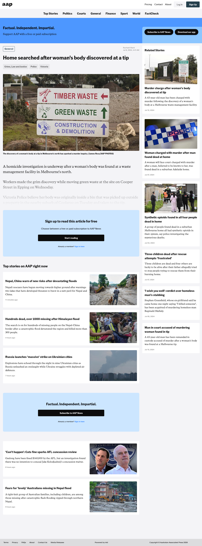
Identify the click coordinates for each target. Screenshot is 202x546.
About (168, 4)
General (96, 13)
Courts (81, 13)
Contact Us (42, 542)
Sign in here (79, 246)
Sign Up (193, 4)
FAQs (23, 542)
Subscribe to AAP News (158, 32)
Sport (124, 13)
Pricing (148, 4)
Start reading (71, 237)
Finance (111, 13)
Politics (67, 13)
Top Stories (50, 13)
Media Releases (57, 542)
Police (34, 66)
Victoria (44, 66)
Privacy (15, 542)
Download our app (186, 32)
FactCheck (152, 13)
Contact (158, 4)
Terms (6, 542)
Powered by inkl (101, 542)
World (136, 13)
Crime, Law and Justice (15, 66)
